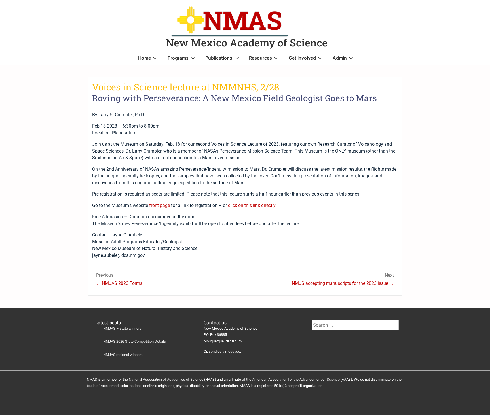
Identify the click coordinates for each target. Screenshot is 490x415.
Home (144, 58)
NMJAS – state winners (122, 328)
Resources (260, 58)
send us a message (224, 351)
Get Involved (302, 58)
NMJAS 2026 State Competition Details (134, 341)
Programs (178, 58)
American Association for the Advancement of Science (296, 379)
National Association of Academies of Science (166, 379)
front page (159, 205)
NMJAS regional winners (123, 355)
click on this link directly (252, 205)
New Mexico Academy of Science (247, 42)
